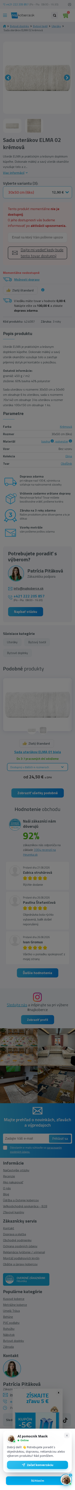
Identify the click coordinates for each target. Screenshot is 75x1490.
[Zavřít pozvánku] (67, 1435)
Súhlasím (37, 1480)
